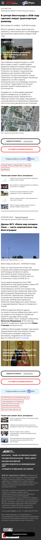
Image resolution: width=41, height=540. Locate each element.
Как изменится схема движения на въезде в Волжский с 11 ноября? (24, 185)
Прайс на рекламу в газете (24, 455)
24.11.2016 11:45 (6, 9)
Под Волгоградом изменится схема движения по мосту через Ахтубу (21, 192)
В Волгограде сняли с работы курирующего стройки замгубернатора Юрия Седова (23, 433)
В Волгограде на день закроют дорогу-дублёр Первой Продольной (23, 206)
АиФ (21, 260)
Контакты (6, 455)
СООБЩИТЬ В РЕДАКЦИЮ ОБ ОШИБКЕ (17, 469)
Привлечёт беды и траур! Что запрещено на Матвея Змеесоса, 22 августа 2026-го (19, 353)
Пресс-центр (30, 458)
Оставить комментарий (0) (20, 149)
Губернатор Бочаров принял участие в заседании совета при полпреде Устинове (24, 425)
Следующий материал (19, 534)
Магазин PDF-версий (11, 461)
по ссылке (24, 338)
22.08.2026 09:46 (7, 217)
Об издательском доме (12, 458)
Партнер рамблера (20, 529)
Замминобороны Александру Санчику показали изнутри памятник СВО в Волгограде (22, 440)
